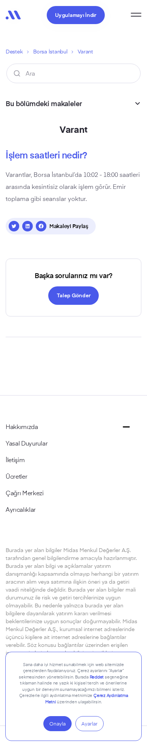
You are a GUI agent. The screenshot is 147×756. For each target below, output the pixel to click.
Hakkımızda (22, 426)
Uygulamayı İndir (75, 14)
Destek (14, 51)
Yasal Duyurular (26, 443)
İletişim (15, 459)
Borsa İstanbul (50, 51)
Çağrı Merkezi (25, 492)
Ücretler (16, 476)
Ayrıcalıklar (21, 509)
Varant (85, 51)
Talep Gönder (74, 295)
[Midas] (13, 15)
